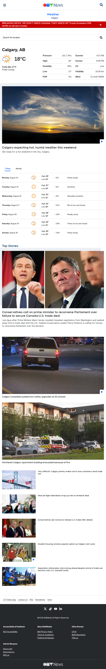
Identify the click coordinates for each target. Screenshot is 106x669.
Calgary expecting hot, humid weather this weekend (39, 147)
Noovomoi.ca (8, 652)
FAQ (31, 599)
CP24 (74, 632)
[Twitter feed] (45, 608)
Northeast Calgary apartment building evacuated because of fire (36, 462)
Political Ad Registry (45, 638)
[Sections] (4, 5)
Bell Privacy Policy (45, 632)
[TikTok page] (50, 608)
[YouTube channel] (55, 608)
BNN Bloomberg (78, 635)
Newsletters (40, 599)
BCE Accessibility (10, 632)
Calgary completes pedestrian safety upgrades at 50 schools (34, 397)
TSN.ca (75, 638)
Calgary (54, 18)
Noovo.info (7, 649)
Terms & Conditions (45, 635)
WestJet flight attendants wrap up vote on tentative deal (63, 496)
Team (49, 599)
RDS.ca (6, 655)
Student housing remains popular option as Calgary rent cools (66, 544)
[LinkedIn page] (60, 608)
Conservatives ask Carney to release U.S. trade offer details (65, 520)
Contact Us (23, 599)
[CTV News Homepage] (53, 5)
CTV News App (9, 599)
